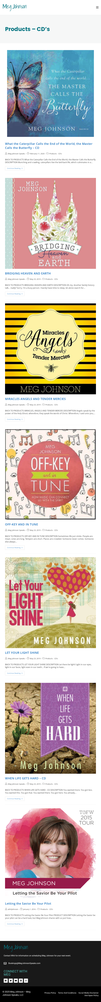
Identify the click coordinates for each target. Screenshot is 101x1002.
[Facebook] (6, 981)
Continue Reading (16, 167)
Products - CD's (55, 153)
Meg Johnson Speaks (16, 153)
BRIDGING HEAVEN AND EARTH (28, 273)
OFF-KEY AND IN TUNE (21, 524)
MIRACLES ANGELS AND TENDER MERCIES (35, 399)
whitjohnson (13, 909)
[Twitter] (11, 981)
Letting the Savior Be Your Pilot (28, 903)
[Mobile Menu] (97, 7)
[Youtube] (16, 981)
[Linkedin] (21, 981)
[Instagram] (26, 981)
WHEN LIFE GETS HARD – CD (25, 778)
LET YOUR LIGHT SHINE (22, 653)
